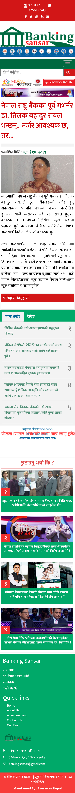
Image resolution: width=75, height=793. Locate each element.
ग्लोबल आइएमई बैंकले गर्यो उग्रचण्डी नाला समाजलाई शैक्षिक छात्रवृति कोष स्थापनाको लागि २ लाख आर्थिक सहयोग (31, 390)
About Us (13, 710)
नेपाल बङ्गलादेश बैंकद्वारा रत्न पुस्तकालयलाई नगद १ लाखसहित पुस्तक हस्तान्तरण (31, 370)
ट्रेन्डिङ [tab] (31, 316)
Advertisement (17, 715)
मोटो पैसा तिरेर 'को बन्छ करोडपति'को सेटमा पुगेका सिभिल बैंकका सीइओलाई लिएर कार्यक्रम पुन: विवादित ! (37, 640)
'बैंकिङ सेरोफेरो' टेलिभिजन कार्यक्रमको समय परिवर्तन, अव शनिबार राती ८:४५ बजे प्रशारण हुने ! (33, 350)
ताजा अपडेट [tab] (12, 316)
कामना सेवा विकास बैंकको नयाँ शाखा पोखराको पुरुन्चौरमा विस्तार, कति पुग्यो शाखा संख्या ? (33, 412)
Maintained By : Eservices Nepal (37, 788)
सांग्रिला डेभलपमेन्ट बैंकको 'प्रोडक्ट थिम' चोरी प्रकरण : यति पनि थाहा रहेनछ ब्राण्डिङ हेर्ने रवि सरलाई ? (37, 594)
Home (11, 705)
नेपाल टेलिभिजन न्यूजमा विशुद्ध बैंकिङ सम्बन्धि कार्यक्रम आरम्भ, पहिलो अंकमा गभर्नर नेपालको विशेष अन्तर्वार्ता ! (37, 549)
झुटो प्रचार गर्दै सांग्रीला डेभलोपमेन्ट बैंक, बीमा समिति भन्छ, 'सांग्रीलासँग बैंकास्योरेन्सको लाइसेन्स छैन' (37, 503)
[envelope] (47, 17)
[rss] (42, 17)
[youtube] (36, 17)
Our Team (13, 725)
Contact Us (14, 720)
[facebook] (26, 17)
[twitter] (31, 17)
